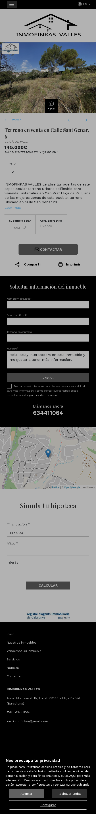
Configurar (48, 805)
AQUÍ (72, 775)
